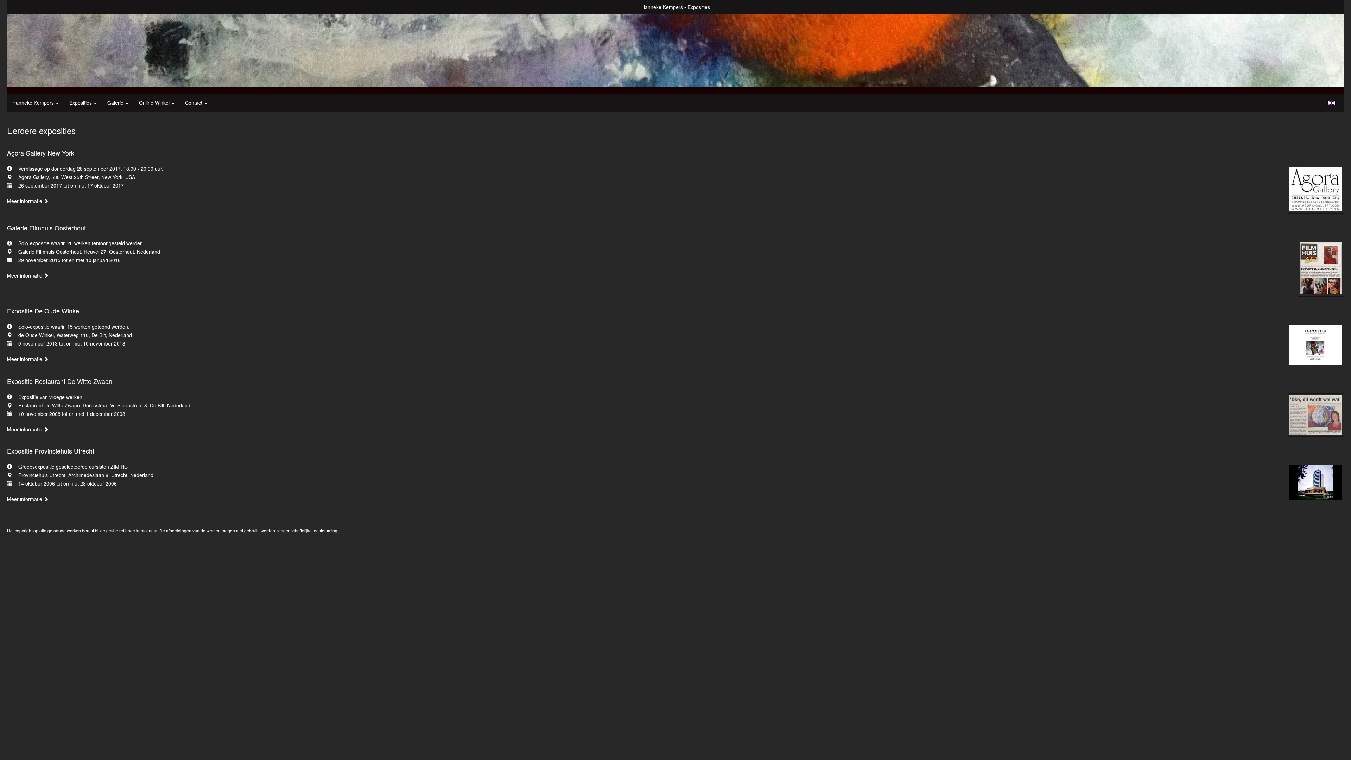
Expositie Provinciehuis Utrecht (50, 450)
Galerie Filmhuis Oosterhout (46, 227)
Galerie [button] (116, 102)
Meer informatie (25, 200)
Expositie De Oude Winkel (44, 310)
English (1331, 103)
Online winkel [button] (155, 102)
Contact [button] (194, 102)
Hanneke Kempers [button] (33, 102)
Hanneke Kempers (662, 7)
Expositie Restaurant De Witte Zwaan (59, 381)
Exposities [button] (81, 102)
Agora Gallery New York (40, 152)
